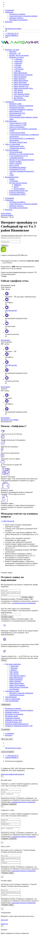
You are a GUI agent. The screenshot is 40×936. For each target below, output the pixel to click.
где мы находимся (8, 752)
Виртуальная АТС (16, 111)
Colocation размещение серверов (21, 109)
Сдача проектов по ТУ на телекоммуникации (18, 157)
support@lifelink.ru (11, 35)
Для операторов (11, 121)
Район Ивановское (20, 73)
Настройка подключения (18, 20)
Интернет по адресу (16, 57)
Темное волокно (15, 115)
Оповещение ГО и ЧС (17, 169)
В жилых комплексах (17, 192)
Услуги (4, 660)
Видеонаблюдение (12, 177)
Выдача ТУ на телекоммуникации (21, 160)
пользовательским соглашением (24, 603)
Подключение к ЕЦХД (17, 194)
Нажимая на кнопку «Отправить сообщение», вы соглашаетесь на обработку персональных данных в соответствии (20, 800)
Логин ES (4, 920)
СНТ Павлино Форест (22, 94)
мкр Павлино (18, 98)
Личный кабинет (7, 215)
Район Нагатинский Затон (23, 88)
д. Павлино (18, 63)
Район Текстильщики (21, 84)
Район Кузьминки (20, 77)
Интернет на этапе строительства (21, 154)
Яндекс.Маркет (19, 189)
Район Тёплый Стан (21, 86)
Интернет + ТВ (14, 53)
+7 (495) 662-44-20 (7, 521)
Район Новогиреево (21, 80)
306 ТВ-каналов (11, 310)
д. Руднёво (17, 67)
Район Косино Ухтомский (23, 75)
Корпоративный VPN (17, 113)
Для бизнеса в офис (12, 691)
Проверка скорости (16, 18)
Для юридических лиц (13, 722)
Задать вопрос (6, 213)
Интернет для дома (12, 50)
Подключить (5, 340)
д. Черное (17, 71)
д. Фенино (17, 65)
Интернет (12, 51)
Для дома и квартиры (13, 664)
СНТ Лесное (18, 92)
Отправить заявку (7, 873)
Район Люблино (19, 78)
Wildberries (17, 185)
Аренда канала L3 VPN (17, 125)
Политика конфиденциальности (16, 724)
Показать (5, 245)
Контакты (8, 22)
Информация (6, 704)
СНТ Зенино (18, 90)
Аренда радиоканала (16, 127)
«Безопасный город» (16, 146)
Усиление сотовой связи (18, 142)
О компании (9, 10)
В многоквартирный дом (18, 190)
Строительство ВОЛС (17, 133)
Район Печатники (20, 82)
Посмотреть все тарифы (9, 420)
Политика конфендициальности (12, 774)
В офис (12, 179)
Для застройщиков (12, 150)
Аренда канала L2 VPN (17, 123)
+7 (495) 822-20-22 (11, 33)
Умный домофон (15, 161)
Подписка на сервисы (17, 14)
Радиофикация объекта (17, 167)
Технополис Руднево (21, 96)
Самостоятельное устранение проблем (23, 16)
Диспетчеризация (15, 152)
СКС (11, 173)
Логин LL (4, 924)
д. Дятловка (18, 59)
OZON (16, 187)
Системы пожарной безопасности (21, 171)
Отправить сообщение (9, 804)
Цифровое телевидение (13, 720)
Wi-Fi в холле (14, 165)
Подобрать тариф (11, 716)
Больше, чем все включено (19, 55)
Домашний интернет (12, 718)
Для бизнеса (9, 102)
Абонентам (9, 12)
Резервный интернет (16, 107)
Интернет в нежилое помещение (21, 106)
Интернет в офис (15, 104)
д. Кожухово (18, 61)
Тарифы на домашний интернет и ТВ (18, 726)
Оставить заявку (27, 597)
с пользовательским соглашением (23, 802)
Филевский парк (20, 100)
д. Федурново (19, 69)
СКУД (11, 175)
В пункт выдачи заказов (18, 183)
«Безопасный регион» (17, 148)
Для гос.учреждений (12, 144)
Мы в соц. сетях (7, 739)
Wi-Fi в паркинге (15, 163)
